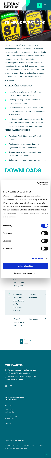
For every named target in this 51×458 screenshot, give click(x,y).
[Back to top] (47, 454)
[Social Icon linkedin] (7, 386)
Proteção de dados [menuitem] (27, 445)
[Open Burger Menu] (44, 5)
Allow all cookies (25, 266)
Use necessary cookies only (25, 273)
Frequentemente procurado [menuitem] (14, 399)
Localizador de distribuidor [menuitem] (11, 418)
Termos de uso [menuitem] (10, 445)
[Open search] (39, 5)
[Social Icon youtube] (10, 386)
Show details (37, 259)
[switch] (44, 233)
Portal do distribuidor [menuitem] (9, 411)
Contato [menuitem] (8, 424)
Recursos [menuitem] (8, 406)
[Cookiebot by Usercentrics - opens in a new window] (37, 183)
